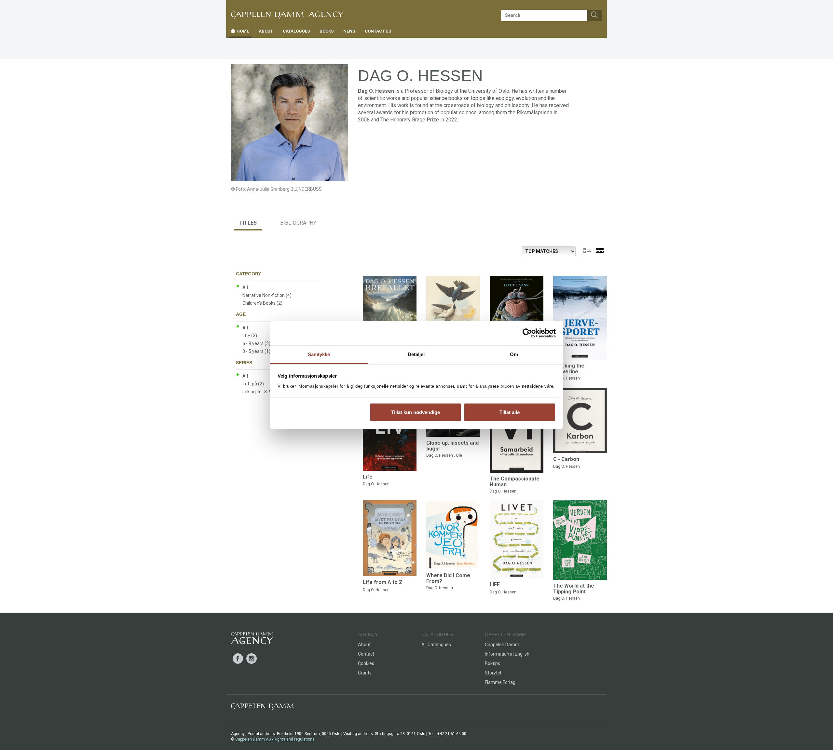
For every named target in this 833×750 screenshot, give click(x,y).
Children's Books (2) (262, 303)
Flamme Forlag (500, 682)
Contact (366, 654)
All (245, 287)
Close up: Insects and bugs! (452, 446)
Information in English (507, 654)
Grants (365, 672)
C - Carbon (566, 459)
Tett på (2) (253, 383)
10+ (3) (249, 335)
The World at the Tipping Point (573, 589)
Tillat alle (509, 412)
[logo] (252, 639)
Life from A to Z (383, 582)
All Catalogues (436, 644)
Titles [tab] (248, 223)
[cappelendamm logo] (262, 708)
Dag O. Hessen (566, 378)
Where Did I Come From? (448, 578)
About (364, 644)
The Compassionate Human (514, 482)
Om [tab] (514, 354)
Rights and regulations (294, 739)
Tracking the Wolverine (568, 369)
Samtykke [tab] (319, 354)
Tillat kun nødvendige (415, 412)
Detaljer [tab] (417, 354)
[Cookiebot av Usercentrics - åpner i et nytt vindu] (527, 333)
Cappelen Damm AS (253, 739)
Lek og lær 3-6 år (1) (262, 391)
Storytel (493, 672)
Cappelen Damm (502, 644)
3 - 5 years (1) (256, 351)
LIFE (495, 584)
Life (368, 477)
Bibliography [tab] (298, 223)
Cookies (366, 663)
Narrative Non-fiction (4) (267, 295)
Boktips (492, 663)
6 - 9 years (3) (256, 343)
